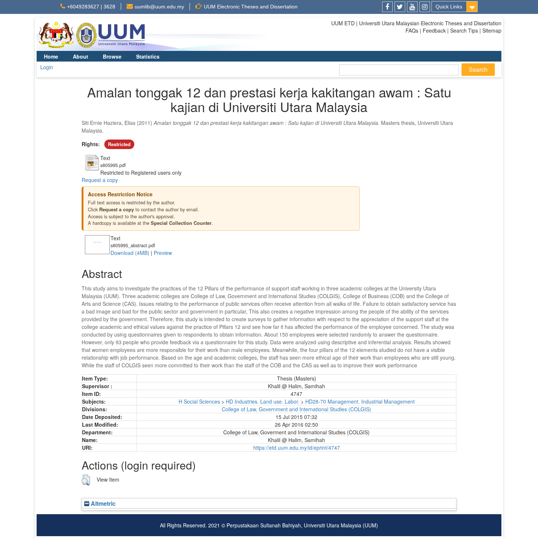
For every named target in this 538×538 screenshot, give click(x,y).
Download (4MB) (130, 252)
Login (46, 67)
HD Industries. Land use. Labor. (262, 401)
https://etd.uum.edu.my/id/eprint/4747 (296, 447)
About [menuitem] (80, 56)
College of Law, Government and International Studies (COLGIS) (296, 409)
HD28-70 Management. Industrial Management (360, 401)
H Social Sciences (199, 401)
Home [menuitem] (51, 56)
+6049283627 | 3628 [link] (91, 7)
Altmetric (102, 503)
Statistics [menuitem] (148, 56)
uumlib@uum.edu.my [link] (159, 7)
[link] (387, 6)
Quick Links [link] (449, 7)
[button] (86, 480)
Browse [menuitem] (112, 56)
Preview (163, 252)
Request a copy (100, 179)
